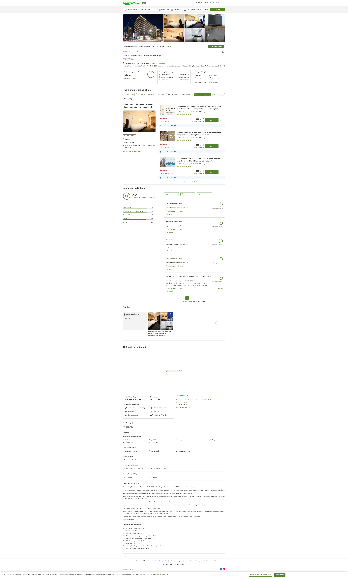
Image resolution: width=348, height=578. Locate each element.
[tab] (202, 94)
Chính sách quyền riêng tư (160, 574)
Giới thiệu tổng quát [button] (130, 46)
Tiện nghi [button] (169, 46)
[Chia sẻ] (223, 51)
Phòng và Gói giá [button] (144, 46)
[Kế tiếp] (217, 323)
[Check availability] (220, 120)
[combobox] (140, 9)
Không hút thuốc (186, 94)
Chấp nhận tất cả (279, 574)
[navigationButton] (183, 298)
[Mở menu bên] (223, 3)
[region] (174, 575)
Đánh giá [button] (155, 46)
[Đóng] (345, 575)
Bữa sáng (161, 94)
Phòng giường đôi (173, 94)
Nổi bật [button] (162, 46)
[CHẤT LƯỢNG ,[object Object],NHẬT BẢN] (129, 59)
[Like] (219, 51)
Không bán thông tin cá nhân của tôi (173, 564)
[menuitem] (197, 3)
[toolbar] (170, 9)
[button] (131, 3)
